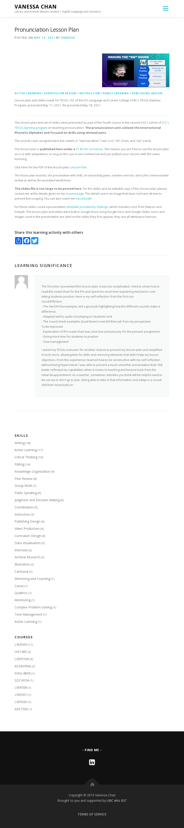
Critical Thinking (26, 457)
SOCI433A (22, 680)
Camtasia (21, 571)
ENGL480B (23, 673)
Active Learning (28, 93)
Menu (165, 8)
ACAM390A (23, 666)
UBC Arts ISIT (117, 800)
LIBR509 (21, 644)
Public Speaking (116, 93)
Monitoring (23, 600)
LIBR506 (21, 702)
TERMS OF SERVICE (92, 814)
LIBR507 (21, 694)
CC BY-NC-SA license (89, 149)
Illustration (22, 564)
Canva (19, 586)
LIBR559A (22, 659)
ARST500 (21, 709)
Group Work (23, 485)
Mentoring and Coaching (32, 578)
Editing (19, 464)
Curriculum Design (60, 93)
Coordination (24, 507)
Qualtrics (21, 593)
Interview (21, 550)
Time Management (28, 614)
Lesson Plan (78, 167)
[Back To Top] (92, 784)
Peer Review (24, 478)
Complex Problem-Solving (33, 607)
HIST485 (21, 652)
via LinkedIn (84, 198)
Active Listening (26, 621)
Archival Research (27, 557)
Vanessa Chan (36, 6)
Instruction (89, 93)
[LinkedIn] (92, 762)
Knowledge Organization (32, 471)
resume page (75, 193)
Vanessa (68, 38)
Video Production (27, 528)
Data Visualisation (28, 543)
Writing (20, 443)
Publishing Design (147, 93)
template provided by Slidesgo (87, 207)
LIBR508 (21, 687)
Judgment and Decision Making (37, 500)
